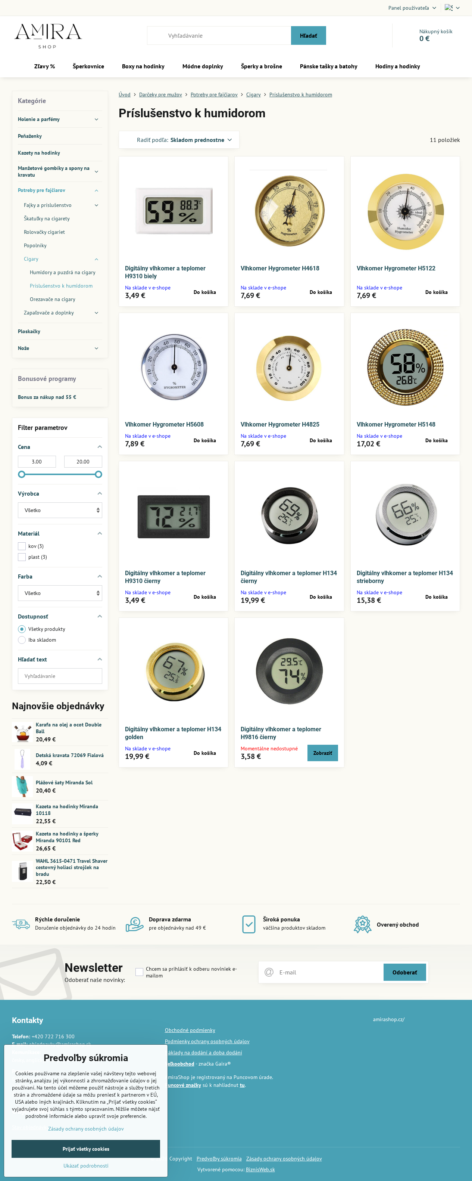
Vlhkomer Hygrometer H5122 (396, 268)
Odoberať (405, 972)
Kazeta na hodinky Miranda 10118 (67, 809)
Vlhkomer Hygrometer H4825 (280, 424)
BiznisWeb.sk (260, 1169)
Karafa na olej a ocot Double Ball (68, 728)
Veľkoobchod (179, 1063)
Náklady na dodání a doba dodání (203, 1052)
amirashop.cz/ (388, 1019)
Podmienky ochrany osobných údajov (207, 1041)
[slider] (21, 474)
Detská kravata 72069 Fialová (70, 755)
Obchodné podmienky (190, 1030)
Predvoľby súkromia (219, 1158)
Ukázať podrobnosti (86, 1165)
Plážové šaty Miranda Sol (64, 782)
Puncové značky (183, 1085)
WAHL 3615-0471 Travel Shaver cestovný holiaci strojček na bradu (71, 867)
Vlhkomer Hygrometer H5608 (164, 424)
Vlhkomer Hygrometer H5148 (396, 424)
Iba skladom (42, 639)
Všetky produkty (46, 629)
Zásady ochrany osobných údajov (284, 1158)
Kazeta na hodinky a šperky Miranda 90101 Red (67, 837)
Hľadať (308, 35)
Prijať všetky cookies (86, 1149)
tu (242, 1085)
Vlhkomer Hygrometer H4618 (280, 268)
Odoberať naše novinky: (95, 979)
